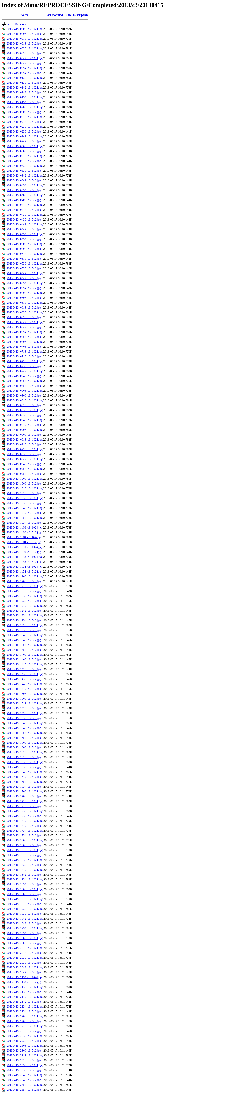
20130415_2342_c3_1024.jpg (25, 1075)
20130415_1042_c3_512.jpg (24, 512)
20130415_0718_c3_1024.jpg (25, 351)
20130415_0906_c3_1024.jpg (25, 429)
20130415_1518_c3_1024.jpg (25, 703)
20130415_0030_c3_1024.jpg (25, 48)
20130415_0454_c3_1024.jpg (25, 234)
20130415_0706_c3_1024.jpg (25, 341)
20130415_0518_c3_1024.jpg (25, 253)
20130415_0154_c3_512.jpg (24, 102)
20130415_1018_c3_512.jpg (24, 493)
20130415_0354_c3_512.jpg (24, 190)
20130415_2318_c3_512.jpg (24, 1060)
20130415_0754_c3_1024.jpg (25, 380)
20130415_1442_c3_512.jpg (24, 688)
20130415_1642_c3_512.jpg (24, 776)
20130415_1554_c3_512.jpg (24, 737)
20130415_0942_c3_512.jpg (24, 464)
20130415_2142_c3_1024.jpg (25, 996)
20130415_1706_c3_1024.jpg (25, 791)
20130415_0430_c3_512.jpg (24, 219)
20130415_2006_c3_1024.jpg (25, 938)
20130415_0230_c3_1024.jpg (25, 126)
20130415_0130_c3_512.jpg (24, 82)
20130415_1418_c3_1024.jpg (25, 664)
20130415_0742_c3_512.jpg (24, 376)
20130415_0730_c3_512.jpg (24, 366)
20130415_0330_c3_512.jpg (24, 170)
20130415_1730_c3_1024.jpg (25, 811)
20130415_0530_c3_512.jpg (24, 268)
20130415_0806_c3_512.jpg (24, 395)
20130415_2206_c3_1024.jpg (25, 1016)
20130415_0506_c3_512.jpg (24, 248)
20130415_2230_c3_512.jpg (24, 1040)
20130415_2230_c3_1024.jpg (25, 1035)
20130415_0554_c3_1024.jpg (25, 283)
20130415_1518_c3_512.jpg (24, 708)
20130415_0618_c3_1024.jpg (25, 302)
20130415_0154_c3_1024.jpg (25, 97)
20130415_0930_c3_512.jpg (24, 454)
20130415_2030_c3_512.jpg (24, 962)
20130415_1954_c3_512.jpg (24, 933)
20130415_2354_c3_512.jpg (24, 1089)
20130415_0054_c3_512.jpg (24, 72)
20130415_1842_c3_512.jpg (24, 874)
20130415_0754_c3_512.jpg (24, 385)
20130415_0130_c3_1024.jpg (25, 77)
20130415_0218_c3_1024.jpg (25, 116)
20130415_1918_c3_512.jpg (24, 903)
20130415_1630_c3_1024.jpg (25, 762)
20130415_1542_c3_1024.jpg (25, 723)
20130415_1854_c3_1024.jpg (25, 879)
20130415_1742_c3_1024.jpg (25, 820)
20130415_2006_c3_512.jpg (24, 943)
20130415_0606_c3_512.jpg (24, 297)
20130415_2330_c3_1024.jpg (25, 1065)
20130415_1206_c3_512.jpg (24, 581)
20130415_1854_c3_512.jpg (24, 884)
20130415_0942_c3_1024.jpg (25, 459)
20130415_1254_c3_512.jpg (24, 620)
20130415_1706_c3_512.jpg (24, 796)
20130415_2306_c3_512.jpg (24, 1050)
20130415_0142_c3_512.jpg (24, 92)
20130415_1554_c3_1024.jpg (25, 732)
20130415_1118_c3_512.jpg (24, 542)
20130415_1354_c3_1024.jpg (25, 644)
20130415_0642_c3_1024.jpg (25, 322)
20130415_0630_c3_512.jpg (24, 317)
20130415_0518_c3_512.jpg (24, 258)
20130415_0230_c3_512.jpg (24, 131)
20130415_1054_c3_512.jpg (24, 522)
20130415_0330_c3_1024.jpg (25, 165)
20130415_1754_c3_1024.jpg (25, 830)
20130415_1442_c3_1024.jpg (25, 683)
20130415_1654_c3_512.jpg (24, 786)
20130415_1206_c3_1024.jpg (25, 576)
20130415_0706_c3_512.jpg (24, 346)
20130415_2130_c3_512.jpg (24, 991)
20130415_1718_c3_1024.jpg (25, 801)
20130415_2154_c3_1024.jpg (25, 1006)
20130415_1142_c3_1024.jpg (24, 556)
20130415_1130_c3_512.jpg (24, 552)
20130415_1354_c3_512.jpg (24, 649)
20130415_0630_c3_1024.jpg (25, 312)
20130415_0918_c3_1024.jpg (25, 439)
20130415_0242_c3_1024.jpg (25, 136)
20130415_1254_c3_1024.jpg (25, 615)
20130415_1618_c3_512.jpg (24, 757)
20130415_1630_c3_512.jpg (24, 767)
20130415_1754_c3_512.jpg (24, 835)
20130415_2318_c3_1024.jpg (25, 1055)
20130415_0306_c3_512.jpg (24, 151)
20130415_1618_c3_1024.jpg (25, 752)
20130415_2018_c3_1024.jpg (25, 947)
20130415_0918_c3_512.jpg (24, 444)
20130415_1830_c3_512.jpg (24, 864)
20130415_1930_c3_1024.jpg (25, 908)
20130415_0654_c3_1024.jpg (25, 332)
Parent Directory (16, 24)
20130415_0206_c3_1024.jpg (25, 107)
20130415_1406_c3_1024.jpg (25, 654)
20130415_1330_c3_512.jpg (24, 630)
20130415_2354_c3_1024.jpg (25, 1084)
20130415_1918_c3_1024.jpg (25, 899)
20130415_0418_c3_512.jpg (24, 209)
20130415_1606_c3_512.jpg (24, 747)
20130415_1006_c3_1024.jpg (25, 478)
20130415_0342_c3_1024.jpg (25, 175)
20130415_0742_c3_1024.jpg (25, 371)
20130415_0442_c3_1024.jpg (25, 224)
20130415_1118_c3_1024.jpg (24, 537)
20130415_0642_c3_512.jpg (24, 327)
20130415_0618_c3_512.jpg (24, 307)
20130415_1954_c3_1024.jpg (25, 928)
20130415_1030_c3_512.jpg (24, 503)
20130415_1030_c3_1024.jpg (25, 498)
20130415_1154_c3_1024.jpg (24, 566)
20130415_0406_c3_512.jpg (24, 200)
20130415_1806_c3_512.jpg (24, 845)
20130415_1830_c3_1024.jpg (25, 859)
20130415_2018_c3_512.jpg (24, 952)
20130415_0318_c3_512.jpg (24, 160)
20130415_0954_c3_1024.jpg (25, 468)
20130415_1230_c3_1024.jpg (25, 596)
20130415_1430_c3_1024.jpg (25, 674)
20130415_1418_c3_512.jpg (24, 669)
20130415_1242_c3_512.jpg (24, 610)
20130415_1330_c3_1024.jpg (25, 625)
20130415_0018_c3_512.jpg (24, 43)
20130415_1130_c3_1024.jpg (24, 547)
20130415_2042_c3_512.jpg (24, 972)
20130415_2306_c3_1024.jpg (25, 1045)
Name (24, 15)
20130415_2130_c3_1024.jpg (25, 987)
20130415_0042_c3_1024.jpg (25, 58)
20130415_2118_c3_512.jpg (24, 982)
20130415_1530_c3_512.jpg (24, 718)
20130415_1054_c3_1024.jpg (25, 517)
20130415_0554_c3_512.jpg (24, 288)
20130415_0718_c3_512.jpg (24, 356)
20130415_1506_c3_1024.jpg (25, 693)
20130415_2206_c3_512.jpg (24, 1021)
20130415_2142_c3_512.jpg (24, 1001)
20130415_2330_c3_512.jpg (24, 1070)
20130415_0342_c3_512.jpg (24, 180)
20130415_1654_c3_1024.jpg (25, 781)
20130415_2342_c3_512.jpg (24, 1079)
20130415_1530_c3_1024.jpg (25, 713)
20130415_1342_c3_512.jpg (24, 640)
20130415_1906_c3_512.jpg (24, 894)
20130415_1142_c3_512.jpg (24, 561)
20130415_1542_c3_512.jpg (24, 727)
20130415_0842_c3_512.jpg (24, 424)
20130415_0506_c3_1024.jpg (25, 244)
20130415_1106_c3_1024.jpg (24, 527)
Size (69, 15)
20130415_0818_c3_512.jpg (24, 405)
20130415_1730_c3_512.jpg (24, 815)
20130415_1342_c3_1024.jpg (25, 635)
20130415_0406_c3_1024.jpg (25, 195)
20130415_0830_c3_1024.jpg (25, 410)
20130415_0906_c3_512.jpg (24, 434)
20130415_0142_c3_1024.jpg (25, 87)
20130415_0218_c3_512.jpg (24, 121)
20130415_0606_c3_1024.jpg (25, 292)
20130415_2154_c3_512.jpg (24, 1011)
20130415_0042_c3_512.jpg (24, 63)
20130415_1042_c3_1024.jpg (25, 508)
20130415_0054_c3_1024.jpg (25, 68)
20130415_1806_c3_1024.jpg (25, 840)
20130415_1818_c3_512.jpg (24, 855)
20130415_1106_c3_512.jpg (24, 532)
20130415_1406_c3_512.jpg (24, 659)
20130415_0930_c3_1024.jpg (25, 449)
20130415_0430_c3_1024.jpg (25, 214)
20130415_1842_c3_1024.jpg (25, 869)
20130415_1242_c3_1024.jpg (25, 605)
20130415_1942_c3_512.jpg (24, 923)
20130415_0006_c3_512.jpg (24, 33)
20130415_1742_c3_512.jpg (24, 825)
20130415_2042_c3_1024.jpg (25, 967)
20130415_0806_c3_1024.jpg (25, 390)
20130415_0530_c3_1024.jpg (25, 263)
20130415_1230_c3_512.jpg (24, 600)
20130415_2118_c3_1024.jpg (24, 977)
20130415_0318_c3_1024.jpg (25, 156)
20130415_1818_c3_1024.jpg (25, 850)
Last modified (54, 15)
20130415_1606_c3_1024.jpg (25, 742)
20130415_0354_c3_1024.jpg (25, 185)
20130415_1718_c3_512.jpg (24, 806)
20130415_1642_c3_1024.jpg (25, 771)
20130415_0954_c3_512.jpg (24, 473)
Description (80, 15)
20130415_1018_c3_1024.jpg (25, 488)
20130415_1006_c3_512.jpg (24, 483)
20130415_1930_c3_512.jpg (24, 913)
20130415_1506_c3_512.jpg (24, 698)
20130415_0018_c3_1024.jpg (25, 38)
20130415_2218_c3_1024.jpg (25, 1026)
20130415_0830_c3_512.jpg (24, 415)
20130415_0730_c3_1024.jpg (25, 361)
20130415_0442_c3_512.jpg (24, 229)
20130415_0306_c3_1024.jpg (25, 146)
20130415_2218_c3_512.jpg (24, 1031)
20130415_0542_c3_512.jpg (24, 278)
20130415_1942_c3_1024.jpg (25, 918)
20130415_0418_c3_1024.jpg (25, 204)
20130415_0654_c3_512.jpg (24, 336)
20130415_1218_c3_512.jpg (24, 591)
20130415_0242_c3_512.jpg (24, 141)
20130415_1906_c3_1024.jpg (25, 889)
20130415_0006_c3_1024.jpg (25, 28)
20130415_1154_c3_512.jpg (24, 571)
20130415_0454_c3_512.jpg (24, 239)
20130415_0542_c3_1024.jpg (25, 273)
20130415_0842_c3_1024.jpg (25, 420)
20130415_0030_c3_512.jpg (24, 53)
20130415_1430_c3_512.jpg (24, 679)
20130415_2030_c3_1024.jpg (25, 957)
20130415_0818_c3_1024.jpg (25, 400)
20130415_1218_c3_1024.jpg (25, 586)
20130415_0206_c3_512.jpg (24, 112)
